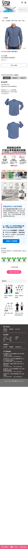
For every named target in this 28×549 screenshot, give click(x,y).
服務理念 (5, 329)
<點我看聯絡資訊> (5, 93)
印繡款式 (5, 344)
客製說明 (15, 78)
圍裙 (10, 339)
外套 (10, 340)
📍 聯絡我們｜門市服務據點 (11, 241)
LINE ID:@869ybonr (17, 376)
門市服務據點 (7, 351)
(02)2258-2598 (8, 356)
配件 (16, 339)
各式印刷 (5, 346)
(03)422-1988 (8, 366)
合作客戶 (5, 331)
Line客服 (15, 547)
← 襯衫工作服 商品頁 (14, 272)
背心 (4, 340)
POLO (10, 337)
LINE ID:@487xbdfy (17, 366)
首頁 (3, 20)
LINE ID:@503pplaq (17, 361)
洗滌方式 (23, 78)
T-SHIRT (5, 337)
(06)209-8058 (8, 376)
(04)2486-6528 (8, 371)
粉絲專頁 (24, 547)
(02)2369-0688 (8, 361)
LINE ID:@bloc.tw (17, 356)
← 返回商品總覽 (14, 267)
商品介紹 (7, 78)
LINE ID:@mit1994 (17, 371)
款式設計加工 (18, 346)
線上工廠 (17, 329)
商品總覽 (6, 17)
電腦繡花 (11, 346)
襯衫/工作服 (6, 339)
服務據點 (6, 547)
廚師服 (16, 337)
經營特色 (11, 329)
